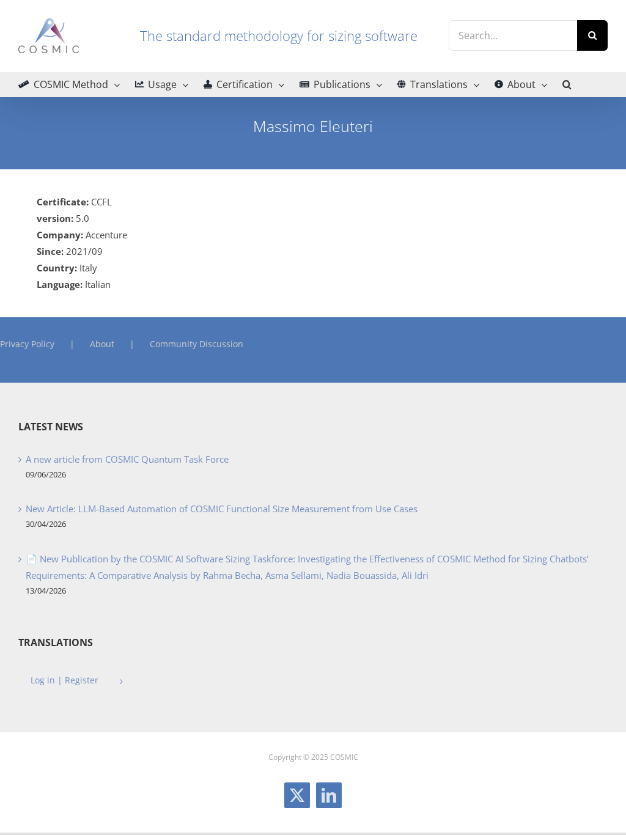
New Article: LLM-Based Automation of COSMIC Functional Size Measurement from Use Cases (222, 508)
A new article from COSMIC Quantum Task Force (127, 459)
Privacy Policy (27, 344)
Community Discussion (196, 344)
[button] (567, 84)
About (102, 344)
